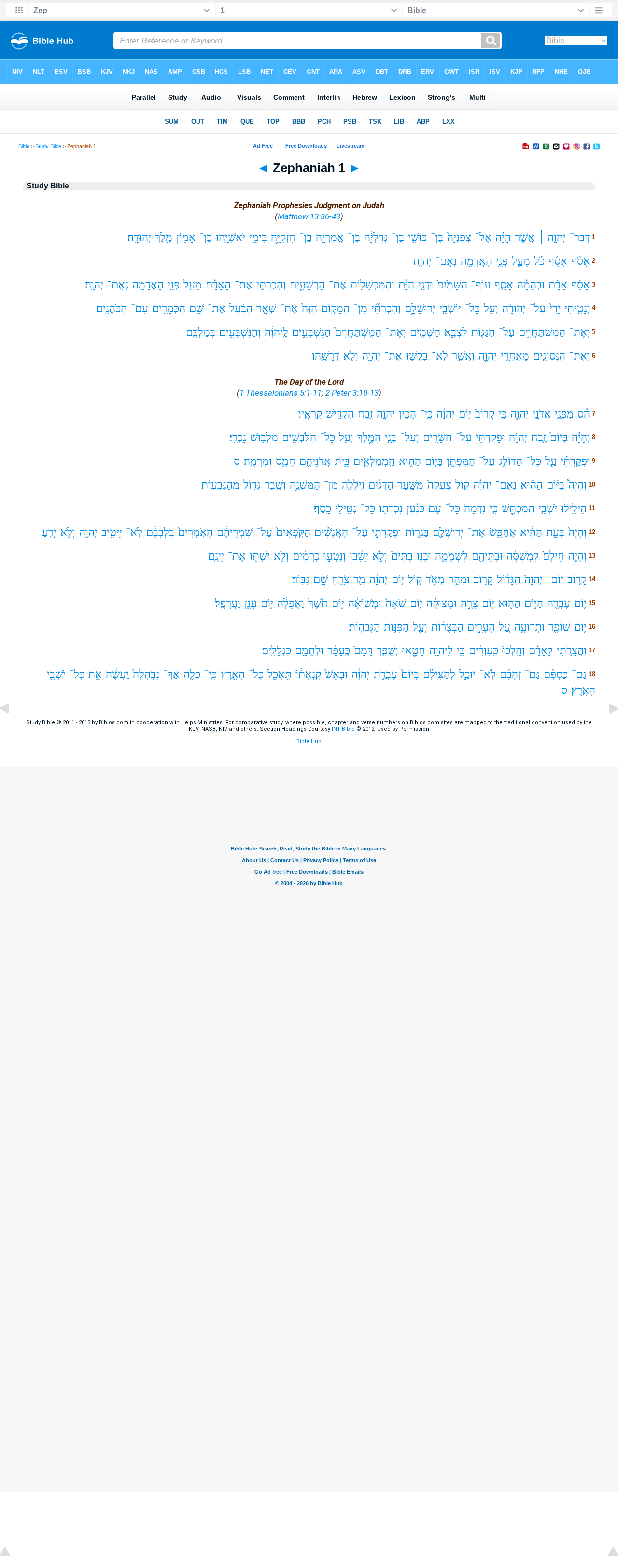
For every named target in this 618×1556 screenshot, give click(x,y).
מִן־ (360, 309)
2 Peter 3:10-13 (352, 393)
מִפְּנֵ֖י (564, 414)
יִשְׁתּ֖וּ (260, 556)
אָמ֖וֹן (186, 237)
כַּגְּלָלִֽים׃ (276, 651)
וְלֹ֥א (350, 356)
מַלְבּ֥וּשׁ (264, 438)
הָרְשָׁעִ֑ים (307, 285)
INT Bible (343, 729)
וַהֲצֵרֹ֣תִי (572, 651)
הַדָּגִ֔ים (380, 485)
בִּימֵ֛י (258, 237)
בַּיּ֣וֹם (434, 461)
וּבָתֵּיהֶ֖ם (487, 556)
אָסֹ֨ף (580, 261)
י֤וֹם (416, 603)
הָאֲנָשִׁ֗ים (331, 532)
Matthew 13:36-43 (309, 216)
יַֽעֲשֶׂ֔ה (117, 674)
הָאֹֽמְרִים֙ (195, 532)
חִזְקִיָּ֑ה (283, 237)
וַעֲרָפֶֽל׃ (227, 603)
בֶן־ (398, 237)
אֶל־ (483, 237)
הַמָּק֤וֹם (335, 309)
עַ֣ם (434, 509)
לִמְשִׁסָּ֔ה (522, 556)
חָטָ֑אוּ (413, 651)
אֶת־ (338, 285)
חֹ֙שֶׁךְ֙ (318, 603)
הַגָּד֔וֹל (508, 580)
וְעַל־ (409, 438)
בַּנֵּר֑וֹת (417, 532)
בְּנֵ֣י (390, 438)
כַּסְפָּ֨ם (556, 674)
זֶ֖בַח (365, 414)
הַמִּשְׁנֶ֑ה (305, 485)
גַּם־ (579, 674)
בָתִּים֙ (402, 556)
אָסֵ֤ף (503, 285)
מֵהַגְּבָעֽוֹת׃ (220, 485)
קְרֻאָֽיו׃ (310, 414)
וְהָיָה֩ (577, 485)
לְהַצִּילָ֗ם (439, 674)
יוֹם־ (555, 580)
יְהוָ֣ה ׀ (552, 237)
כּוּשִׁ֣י (417, 237)
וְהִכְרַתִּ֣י (271, 285)
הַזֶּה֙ (309, 309)
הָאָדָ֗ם (218, 285)
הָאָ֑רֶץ (233, 674)
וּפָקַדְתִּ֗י (575, 461)
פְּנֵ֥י (502, 261)
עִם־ (139, 309)
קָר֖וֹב (483, 580)
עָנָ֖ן (250, 603)
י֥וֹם (580, 603)
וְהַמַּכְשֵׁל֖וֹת (372, 285)
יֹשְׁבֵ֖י (56, 674)
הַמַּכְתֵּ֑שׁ (518, 509)
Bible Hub (309, 741)
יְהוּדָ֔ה (514, 309)
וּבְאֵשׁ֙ (336, 674)
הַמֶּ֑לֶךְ (369, 438)
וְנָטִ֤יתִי (577, 309)
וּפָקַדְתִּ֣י (386, 532)
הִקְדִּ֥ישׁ (340, 414)
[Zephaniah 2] (606, 730)
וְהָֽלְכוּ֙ (513, 651)
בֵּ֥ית (342, 461)
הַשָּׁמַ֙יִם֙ (452, 285)
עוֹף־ (481, 285)
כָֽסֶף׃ (322, 509)
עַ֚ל (504, 627)
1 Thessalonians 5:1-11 (280, 393)
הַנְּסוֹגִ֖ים (549, 356)
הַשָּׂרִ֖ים (437, 438)
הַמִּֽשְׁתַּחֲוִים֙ (358, 332)
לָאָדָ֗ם (541, 651)
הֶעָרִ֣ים (481, 627)
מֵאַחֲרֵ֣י (515, 356)
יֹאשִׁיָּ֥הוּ (230, 237)
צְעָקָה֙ (439, 485)
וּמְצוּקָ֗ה (441, 603)
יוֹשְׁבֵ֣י (450, 309)
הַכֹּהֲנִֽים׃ (111, 309)
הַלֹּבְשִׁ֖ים (299, 438)
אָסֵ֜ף (557, 261)
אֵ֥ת (95, 674)
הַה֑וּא (410, 461)
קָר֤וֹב (577, 580)
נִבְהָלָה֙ (146, 674)
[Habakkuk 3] (12, 730)
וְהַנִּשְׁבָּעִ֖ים (240, 332)
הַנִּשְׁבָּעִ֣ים (311, 332)
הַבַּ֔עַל (241, 309)
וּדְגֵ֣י (425, 285)
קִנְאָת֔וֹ (308, 674)
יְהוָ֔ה (445, 414)
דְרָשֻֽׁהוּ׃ (325, 356)
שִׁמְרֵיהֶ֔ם (235, 532)
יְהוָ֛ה (386, 414)
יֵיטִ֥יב (111, 532)
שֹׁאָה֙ (395, 603)
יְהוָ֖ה (371, 356)
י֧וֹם (488, 603)
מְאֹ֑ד (435, 580)
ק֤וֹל (462, 485)
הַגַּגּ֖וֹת (483, 332)
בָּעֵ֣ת (555, 532)
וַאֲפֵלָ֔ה (290, 603)
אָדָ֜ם (557, 285)
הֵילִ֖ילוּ (574, 509)
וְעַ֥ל (346, 438)
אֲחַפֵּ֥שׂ (502, 532)
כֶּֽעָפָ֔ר (338, 651)
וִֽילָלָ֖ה (353, 485)
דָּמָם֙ (363, 651)
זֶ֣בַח (538, 438)
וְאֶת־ (579, 332)
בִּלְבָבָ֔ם (160, 532)
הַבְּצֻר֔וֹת (447, 627)
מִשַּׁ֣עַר (410, 485)
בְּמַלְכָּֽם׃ (200, 332)
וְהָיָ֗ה (581, 438)
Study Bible (48, 146)
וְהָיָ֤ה (577, 556)
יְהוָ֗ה (482, 485)
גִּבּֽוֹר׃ (300, 580)
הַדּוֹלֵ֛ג (510, 461)
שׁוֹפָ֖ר (559, 627)
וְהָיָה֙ (577, 532)
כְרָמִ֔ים (306, 556)
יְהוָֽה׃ (422, 261)
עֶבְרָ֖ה (558, 603)
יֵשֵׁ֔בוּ (359, 556)
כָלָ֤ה (191, 674)
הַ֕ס (583, 414)
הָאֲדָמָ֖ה (476, 261)
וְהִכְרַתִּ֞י (386, 309)
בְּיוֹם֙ (559, 438)
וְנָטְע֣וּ (334, 556)
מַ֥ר (359, 580)
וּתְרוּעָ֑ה (529, 627)
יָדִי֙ (555, 309)
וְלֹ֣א (379, 556)
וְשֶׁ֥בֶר (275, 485)
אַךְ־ (171, 674)
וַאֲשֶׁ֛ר (463, 356)
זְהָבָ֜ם (510, 674)
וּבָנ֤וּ (424, 556)
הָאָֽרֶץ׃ (583, 690)
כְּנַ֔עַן (415, 509)
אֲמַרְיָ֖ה (330, 237)
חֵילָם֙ (553, 556)
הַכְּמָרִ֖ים (168, 309)
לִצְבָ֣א (455, 332)
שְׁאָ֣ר (266, 309)
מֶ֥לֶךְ (163, 237)
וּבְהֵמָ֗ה (531, 285)
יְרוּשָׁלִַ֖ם (448, 532)
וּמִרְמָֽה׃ (258, 461)
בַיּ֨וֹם (555, 485)
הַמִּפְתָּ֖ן (461, 461)
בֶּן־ (437, 237)
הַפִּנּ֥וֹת (396, 627)
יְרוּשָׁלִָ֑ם (420, 309)
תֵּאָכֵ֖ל (279, 674)
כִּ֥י (461, 651)
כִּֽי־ (426, 414)
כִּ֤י (502, 414)
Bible (23, 146)
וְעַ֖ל (491, 309)
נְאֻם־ (446, 261)
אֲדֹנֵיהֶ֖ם (315, 461)
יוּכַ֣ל (467, 674)
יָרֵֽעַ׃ (49, 532)
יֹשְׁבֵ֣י (547, 509)
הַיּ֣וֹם (533, 603)
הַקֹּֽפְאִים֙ (293, 532)
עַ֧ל (551, 461)
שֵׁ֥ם (196, 309)
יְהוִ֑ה (519, 414)
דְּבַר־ (580, 237)
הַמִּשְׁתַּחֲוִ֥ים (542, 332)
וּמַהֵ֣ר (459, 580)
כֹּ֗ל (539, 261)
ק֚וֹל (415, 580)
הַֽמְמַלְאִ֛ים (374, 461)
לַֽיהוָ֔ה (276, 332)
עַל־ (538, 309)
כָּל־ (472, 309)
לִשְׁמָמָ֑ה (451, 556)
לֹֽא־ (440, 356)
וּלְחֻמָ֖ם (309, 651)
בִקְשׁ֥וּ (417, 356)
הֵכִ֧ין (407, 414)
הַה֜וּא (531, 485)
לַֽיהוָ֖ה (441, 651)
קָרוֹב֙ (484, 414)
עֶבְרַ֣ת (385, 674)
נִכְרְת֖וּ (391, 509)
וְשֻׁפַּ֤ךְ (387, 651)
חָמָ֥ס (285, 461)
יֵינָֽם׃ (216, 556)
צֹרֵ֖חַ (341, 580)
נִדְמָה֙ (475, 509)
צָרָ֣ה (469, 603)
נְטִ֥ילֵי (345, 509)
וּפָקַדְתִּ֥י (490, 438)
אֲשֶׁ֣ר (524, 237)
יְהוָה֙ (533, 580)
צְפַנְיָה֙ (459, 237)
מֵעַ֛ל (521, 261)
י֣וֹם (465, 414)
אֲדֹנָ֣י (542, 414)
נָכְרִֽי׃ (237, 438)
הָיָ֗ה (503, 237)
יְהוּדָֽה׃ (139, 237)
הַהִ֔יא (531, 532)
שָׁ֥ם (320, 580)
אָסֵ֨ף (580, 285)
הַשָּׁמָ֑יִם (425, 332)
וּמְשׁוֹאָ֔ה (364, 603)
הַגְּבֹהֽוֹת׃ (364, 627)
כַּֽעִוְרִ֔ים (483, 651)
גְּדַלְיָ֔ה (376, 237)
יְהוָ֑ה (487, 356)
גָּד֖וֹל (252, 485)
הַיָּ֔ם (406, 285)
